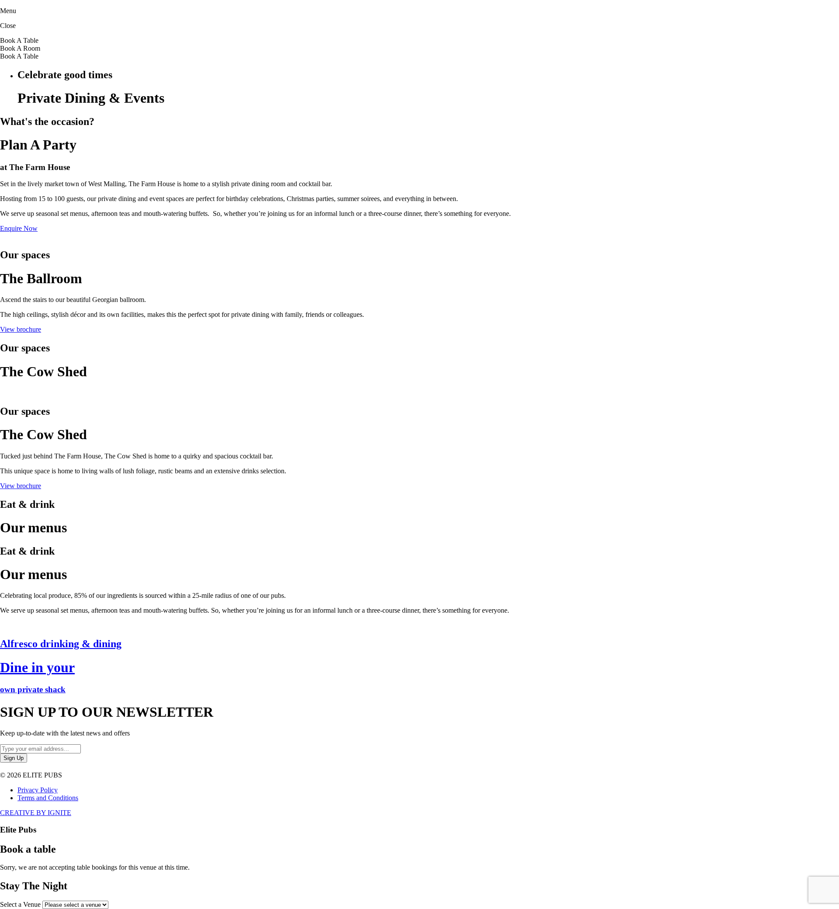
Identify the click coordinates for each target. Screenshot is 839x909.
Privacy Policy (37, 790)
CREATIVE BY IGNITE (35, 812)
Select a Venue (20, 904)
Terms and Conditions (47, 797)
